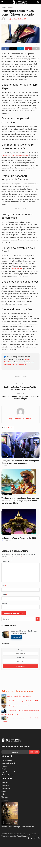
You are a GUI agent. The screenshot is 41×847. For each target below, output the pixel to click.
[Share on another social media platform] (36, 48)
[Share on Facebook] (5, 48)
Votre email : (20, 657)
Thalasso (4, 797)
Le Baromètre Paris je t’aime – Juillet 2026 (18, 538)
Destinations (5, 788)
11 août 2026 (6, 466)
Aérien (3, 791)
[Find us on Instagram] (35, 838)
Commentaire (6, 561)
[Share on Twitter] (13, 48)
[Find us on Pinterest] (39, 838)
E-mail (4, 595)
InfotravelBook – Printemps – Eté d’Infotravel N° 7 (22, 701)
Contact (4, 766)
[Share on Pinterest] (28, 48)
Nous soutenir (16, 637)
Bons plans (5, 785)
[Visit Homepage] (20, 2)
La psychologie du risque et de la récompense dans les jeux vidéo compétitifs (20, 461)
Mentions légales (7, 775)
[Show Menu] (2, 2)
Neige (3, 794)
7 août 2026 (5, 506)
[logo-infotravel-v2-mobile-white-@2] (11, 739)
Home (3, 7)
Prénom (20, 650)
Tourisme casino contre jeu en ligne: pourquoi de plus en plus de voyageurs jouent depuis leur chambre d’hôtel (20, 500)
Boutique (4, 800)
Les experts (10, 7)
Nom (3, 586)
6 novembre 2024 (9, 22)
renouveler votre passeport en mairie (16, 155)
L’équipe (4, 769)
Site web (4, 603)
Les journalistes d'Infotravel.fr (17, 19)
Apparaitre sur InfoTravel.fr (10, 772)
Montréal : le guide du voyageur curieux (19, 696)
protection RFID (17, 268)
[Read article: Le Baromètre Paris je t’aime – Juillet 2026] (20, 522)
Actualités (7, 534)
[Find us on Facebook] (28, 838)
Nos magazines (6, 760)
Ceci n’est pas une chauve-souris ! (18, 706)
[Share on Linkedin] (20, 48)
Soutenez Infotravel (8, 763)
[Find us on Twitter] (32, 838)
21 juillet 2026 (6, 541)
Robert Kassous (22, 836)
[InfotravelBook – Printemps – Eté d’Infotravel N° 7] (20, 813)
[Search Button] (38, 2)
